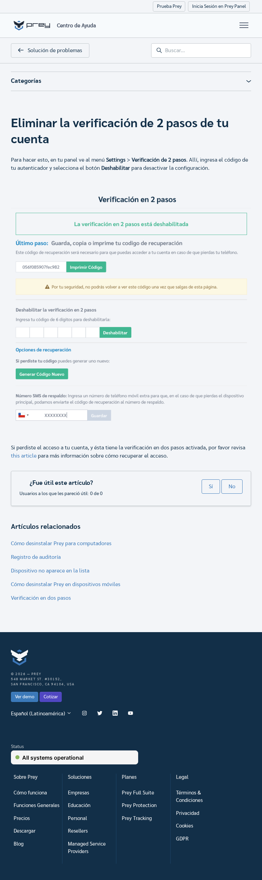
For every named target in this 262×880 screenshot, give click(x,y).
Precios (22, 818)
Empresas (78, 792)
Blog (19, 844)
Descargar (24, 831)
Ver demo (24, 697)
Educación (79, 805)
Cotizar (51, 697)
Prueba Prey (169, 6)
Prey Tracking (137, 818)
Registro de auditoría (36, 557)
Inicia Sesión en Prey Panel (219, 6)
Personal (77, 818)
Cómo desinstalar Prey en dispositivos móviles (65, 584)
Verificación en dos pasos (41, 598)
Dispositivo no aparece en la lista (50, 570)
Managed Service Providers (87, 847)
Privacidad (187, 813)
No (232, 486)
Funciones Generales (36, 805)
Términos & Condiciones (189, 796)
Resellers (78, 831)
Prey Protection (139, 805)
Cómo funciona (30, 792)
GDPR (182, 838)
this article (24, 456)
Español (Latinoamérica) (39, 713)
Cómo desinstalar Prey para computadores (61, 543)
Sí (211, 486)
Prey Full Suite (138, 792)
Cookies (184, 826)
